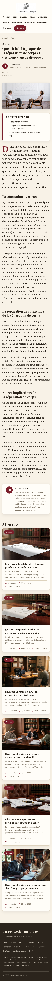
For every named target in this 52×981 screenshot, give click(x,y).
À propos (7, 28)
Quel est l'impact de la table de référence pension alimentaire (22, 631)
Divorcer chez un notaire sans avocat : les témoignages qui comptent (25, 886)
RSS (31, 951)
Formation (17, 22)
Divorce (23, 17)
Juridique (42, 17)
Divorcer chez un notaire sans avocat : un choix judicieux (22, 693)
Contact (20, 28)
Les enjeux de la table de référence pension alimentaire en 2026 (24, 565)
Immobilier (42, 22)
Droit (15, 17)
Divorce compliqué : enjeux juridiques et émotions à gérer (22, 821)
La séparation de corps (18, 122)
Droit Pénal (29, 22)
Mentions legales (19, 951)
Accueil (6, 17)
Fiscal (32, 17)
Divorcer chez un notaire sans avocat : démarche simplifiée (22, 755)
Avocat (6, 22)
